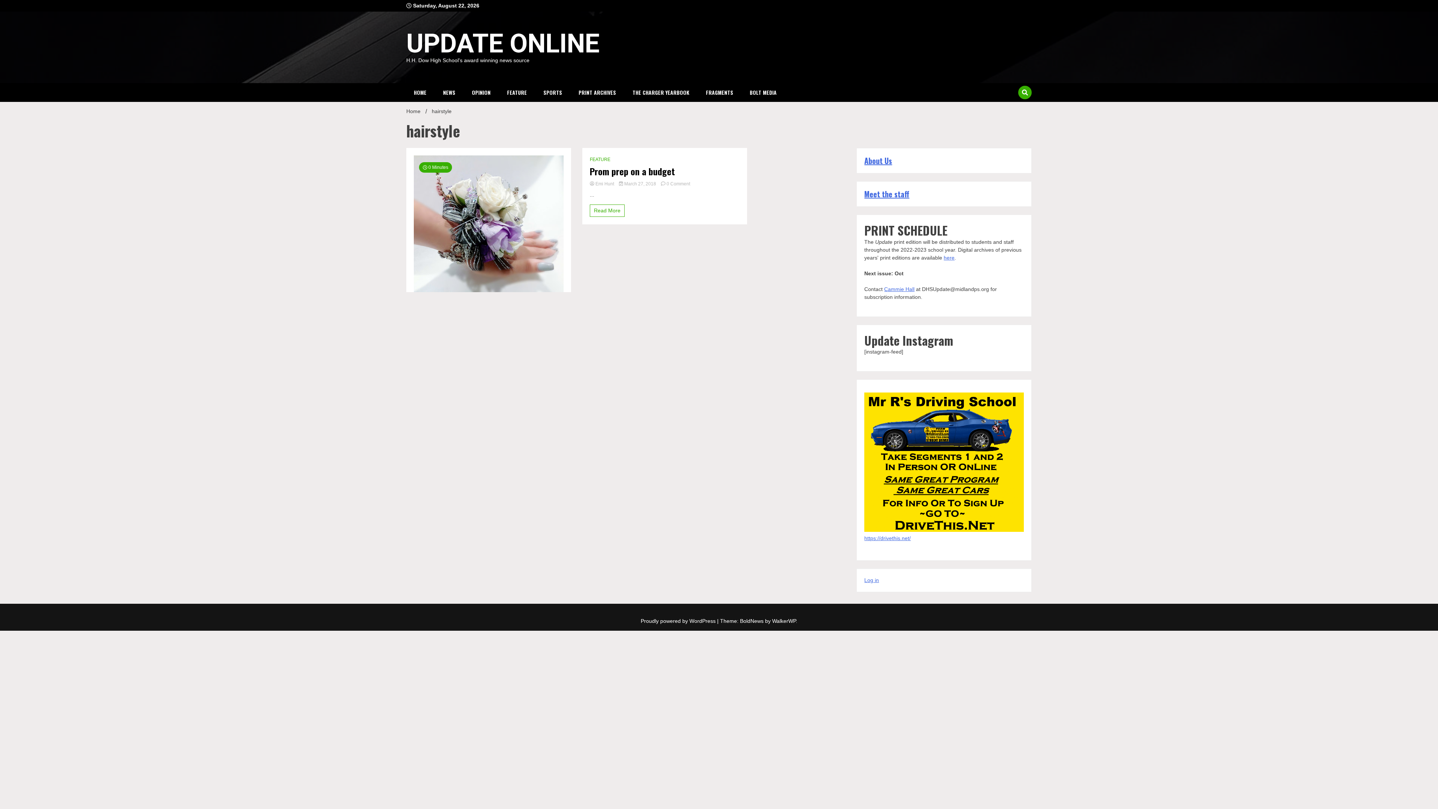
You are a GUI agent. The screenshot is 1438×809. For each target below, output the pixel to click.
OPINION (481, 92)
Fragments (719, 92)
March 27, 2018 (640, 184)
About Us (878, 160)
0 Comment (678, 184)
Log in (871, 580)
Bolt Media (763, 92)
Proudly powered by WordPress (679, 621)
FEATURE (517, 92)
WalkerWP (784, 621)
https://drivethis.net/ (887, 538)
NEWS (449, 92)
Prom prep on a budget (632, 171)
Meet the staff (886, 194)
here (949, 258)
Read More (607, 210)
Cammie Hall (899, 289)
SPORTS (552, 92)
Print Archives (597, 92)
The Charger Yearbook (660, 92)
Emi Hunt (604, 184)
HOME (420, 92)
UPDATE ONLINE (503, 43)
